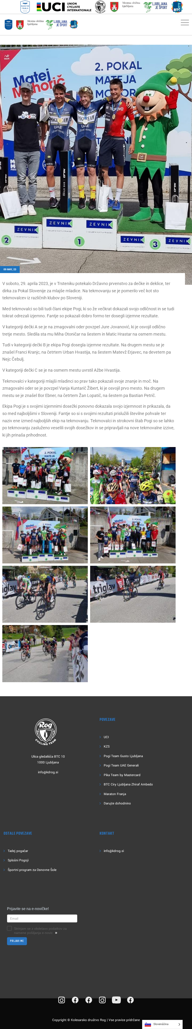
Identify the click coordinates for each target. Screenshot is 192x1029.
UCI (106, 737)
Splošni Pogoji (18, 860)
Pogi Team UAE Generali (121, 765)
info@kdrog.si (48, 772)
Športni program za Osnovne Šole (32, 870)
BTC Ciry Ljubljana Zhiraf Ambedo (128, 784)
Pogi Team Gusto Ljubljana (123, 756)
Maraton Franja (115, 794)
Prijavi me (17, 941)
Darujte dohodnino (117, 803)
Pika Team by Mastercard (122, 775)
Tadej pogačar (18, 851)
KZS (107, 746)
